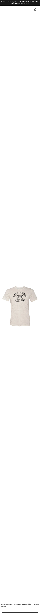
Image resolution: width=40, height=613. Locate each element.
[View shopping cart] (35, 9)
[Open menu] (5, 9)
